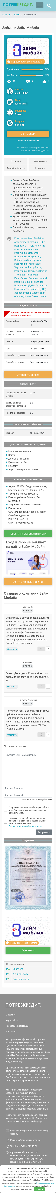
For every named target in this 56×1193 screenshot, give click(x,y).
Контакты (11, 1031)
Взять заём (28, 133)
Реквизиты (39, 161)
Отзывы (39, 168)
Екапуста (18, 969)
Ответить (12, 649)
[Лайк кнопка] (41, 649)
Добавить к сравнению (28, 140)
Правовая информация (17, 1026)
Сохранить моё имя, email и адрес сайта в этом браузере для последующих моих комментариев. (29, 810)
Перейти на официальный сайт (28, 533)
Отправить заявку (28, 374)
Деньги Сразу (20, 974)
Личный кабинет (14, 168)
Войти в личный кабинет (28, 581)
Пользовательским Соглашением (25, 826)
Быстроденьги (21, 979)
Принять (39, 1189)
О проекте (10, 1015)
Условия (14, 161)
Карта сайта (12, 1020)
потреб (18, 4)
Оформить (28, 950)
